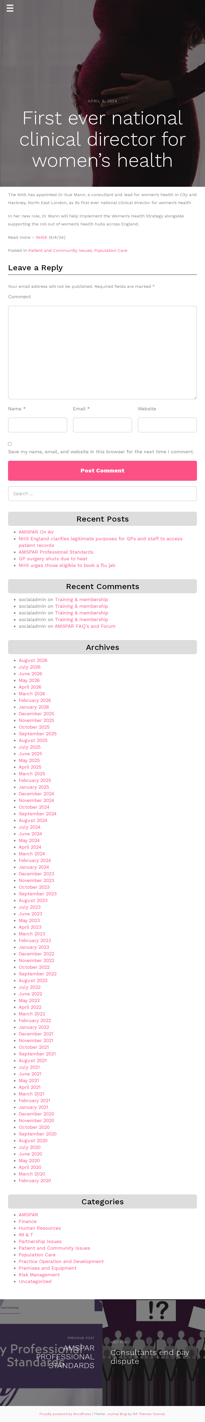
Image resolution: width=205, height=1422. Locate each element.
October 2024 (34, 807)
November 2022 (36, 960)
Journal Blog (117, 1414)
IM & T (26, 1234)
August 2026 (33, 660)
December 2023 (36, 873)
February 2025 (35, 780)
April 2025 (30, 767)
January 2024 (34, 867)
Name (17, 408)
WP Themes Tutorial (149, 1414)
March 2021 (31, 1094)
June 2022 (30, 993)
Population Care (110, 250)
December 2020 (36, 1114)
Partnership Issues (40, 1241)
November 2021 (36, 1040)
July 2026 (30, 667)
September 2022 (38, 973)
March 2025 (32, 773)
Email (81, 408)
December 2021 (36, 1033)
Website (147, 408)
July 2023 (30, 907)
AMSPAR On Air (36, 532)
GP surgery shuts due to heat (53, 558)
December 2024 (36, 793)
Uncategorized (35, 1281)
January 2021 (33, 1107)
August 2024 (33, 820)
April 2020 (30, 1167)
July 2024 (30, 827)
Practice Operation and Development (61, 1261)
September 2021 (37, 1053)
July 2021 (29, 1067)
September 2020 (38, 1134)
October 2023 (34, 887)
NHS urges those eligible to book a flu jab (67, 565)
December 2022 (36, 953)
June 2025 (30, 753)
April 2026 (30, 687)
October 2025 (34, 727)
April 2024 (30, 847)
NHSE (42, 237)
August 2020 (33, 1140)
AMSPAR (28, 1214)
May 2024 (29, 840)
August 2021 (33, 1060)
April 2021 (30, 1087)
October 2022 (34, 967)
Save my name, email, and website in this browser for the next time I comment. (101, 451)
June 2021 (30, 1074)
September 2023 (38, 893)
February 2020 (35, 1180)
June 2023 (30, 913)
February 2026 (35, 700)
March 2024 (32, 853)
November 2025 (36, 720)
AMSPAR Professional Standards (56, 552)
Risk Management (39, 1274)
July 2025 (30, 747)
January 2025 (34, 787)
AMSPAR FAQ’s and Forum (85, 626)
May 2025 (29, 760)
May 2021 (29, 1080)
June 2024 (30, 833)
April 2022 (30, 1007)
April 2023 (30, 927)
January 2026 (34, 707)
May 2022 (29, 1000)
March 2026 (32, 693)
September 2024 (38, 813)
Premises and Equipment (48, 1268)
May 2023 (29, 920)
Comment (19, 296)
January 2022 (34, 1027)
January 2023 (34, 947)
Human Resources (40, 1228)
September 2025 (38, 733)
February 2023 (35, 940)
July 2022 (30, 987)
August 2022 (33, 980)
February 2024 (35, 860)
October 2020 (34, 1127)
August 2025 (33, 740)
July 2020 (30, 1147)
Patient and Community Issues (60, 250)
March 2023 (32, 933)
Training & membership (81, 599)
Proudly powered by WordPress (66, 1414)
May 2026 (29, 680)
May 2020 (29, 1160)
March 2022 (32, 1013)
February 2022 (35, 1020)
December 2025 (36, 713)
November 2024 (36, 800)
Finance (28, 1221)
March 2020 (32, 1174)
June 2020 (30, 1154)
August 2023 (33, 900)
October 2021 (34, 1047)
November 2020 (36, 1120)
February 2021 (34, 1100)
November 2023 (36, 880)
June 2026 (30, 673)
